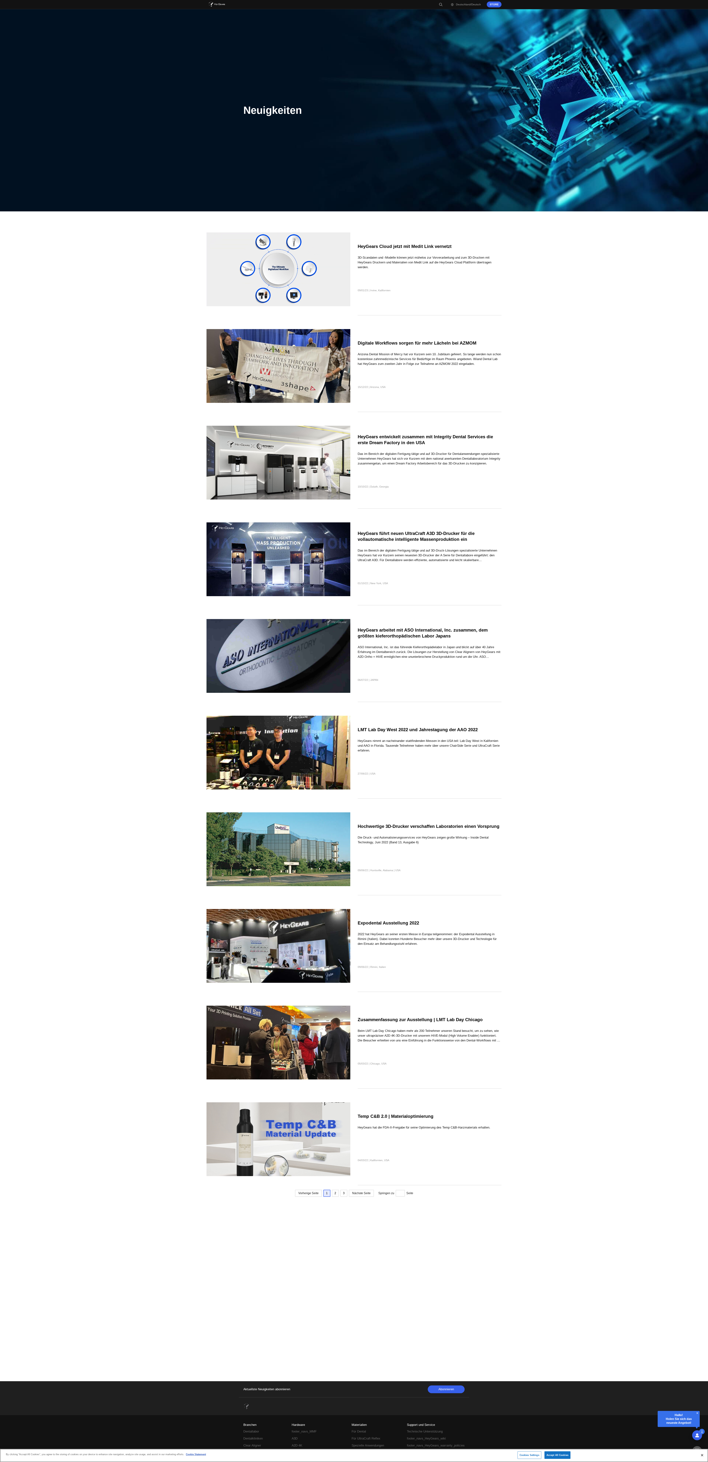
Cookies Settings (529, 1455)
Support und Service (421, 1425)
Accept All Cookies (557, 1455)
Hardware (298, 1425)
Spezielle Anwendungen (368, 1445)
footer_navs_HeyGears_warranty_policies (436, 1445)
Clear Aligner (252, 1445)
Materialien (359, 1425)
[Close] (702, 1455)
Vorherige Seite (308, 1193)
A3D (295, 1438)
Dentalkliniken (253, 1438)
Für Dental (359, 1431)
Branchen (249, 1425)
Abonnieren (446, 1389)
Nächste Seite (361, 1193)
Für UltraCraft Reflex (366, 1438)
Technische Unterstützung (425, 1431)
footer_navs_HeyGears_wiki (426, 1438)
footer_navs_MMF (304, 1431)
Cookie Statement (196, 1454)
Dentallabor (251, 1431)
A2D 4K (297, 1445)
